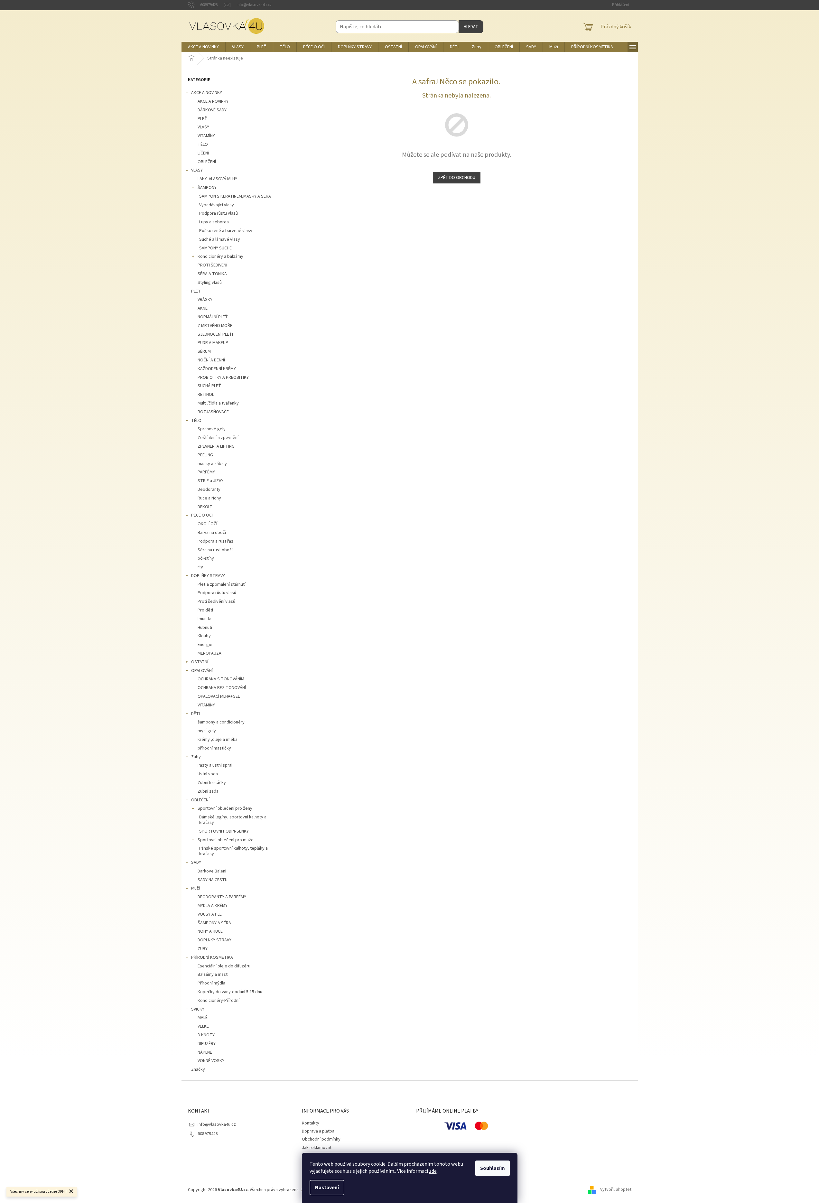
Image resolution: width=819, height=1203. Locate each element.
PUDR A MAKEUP (213, 343)
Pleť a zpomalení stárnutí (222, 584)
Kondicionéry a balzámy (220, 256)
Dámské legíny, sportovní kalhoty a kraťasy (232, 820)
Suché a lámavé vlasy (219, 239)
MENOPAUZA (209, 653)
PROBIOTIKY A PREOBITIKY (223, 377)
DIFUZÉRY (207, 1043)
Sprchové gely (212, 429)
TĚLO (203, 144)
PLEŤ (202, 119)
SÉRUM (204, 351)
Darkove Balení (212, 871)
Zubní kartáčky (212, 782)
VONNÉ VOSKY (211, 1061)
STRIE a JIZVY (210, 481)
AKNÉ (203, 308)
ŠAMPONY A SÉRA (214, 923)
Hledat (471, 26)
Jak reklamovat (316, 1147)
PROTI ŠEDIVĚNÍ (212, 265)
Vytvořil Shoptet (615, 1190)
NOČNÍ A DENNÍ (211, 360)
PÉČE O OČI (202, 515)
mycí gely (207, 731)
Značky (198, 1069)
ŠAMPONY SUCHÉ (215, 248)
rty (200, 567)
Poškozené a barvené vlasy (225, 231)
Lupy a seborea (214, 222)
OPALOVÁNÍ (202, 670)
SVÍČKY (197, 1009)
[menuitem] (203, 47)
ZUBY (203, 949)
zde (433, 1171)
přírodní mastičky (214, 748)
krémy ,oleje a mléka (217, 739)
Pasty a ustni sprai (215, 765)
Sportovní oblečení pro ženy (225, 808)
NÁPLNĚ (205, 1052)
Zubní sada (208, 791)
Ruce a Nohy (209, 498)
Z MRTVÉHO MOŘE (215, 325)
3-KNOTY (206, 1035)
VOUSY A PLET (211, 914)
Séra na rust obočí (215, 550)
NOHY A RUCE (210, 931)
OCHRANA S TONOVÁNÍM (221, 679)
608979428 (208, 1134)
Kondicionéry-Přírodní (218, 1000)
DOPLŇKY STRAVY (208, 576)
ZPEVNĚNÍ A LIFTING (216, 446)
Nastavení (327, 1187)
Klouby (204, 636)
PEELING (205, 455)
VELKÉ (203, 1026)
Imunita (204, 619)
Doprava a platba (318, 1131)
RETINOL (206, 394)
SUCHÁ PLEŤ (209, 386)
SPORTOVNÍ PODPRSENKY (224, 831)
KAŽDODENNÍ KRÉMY (217, 369)
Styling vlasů (210, 282)
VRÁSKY (205, 299)
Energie (205, 644)
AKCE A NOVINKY (206, 92)
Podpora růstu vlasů (218, 213)
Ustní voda (208, 774)
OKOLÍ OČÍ (207, 524)
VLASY (203, 127)
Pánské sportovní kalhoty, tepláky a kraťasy (233, 851)
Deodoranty (209, 489)
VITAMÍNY (206, 136)
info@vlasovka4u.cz (217, 1124)
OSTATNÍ (199, 662)
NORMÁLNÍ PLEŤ (213, 317)
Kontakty (310, 1123)
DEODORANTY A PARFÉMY (222, 897)
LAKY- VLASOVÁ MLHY (217, 179)
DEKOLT (205, 507)
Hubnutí (205, 627)
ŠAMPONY (207, 187)
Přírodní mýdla (211, 983)
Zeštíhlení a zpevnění (218, 437)
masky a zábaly (212, 464)
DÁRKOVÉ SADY (212, 110)
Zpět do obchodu (456, 177)
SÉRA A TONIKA (212, 274)
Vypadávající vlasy (216, 205)
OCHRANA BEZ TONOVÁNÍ (222, 688)
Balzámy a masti (213, 974)
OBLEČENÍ (207, 162)
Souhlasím (492, 1168)
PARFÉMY (206, 472)
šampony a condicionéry (221, 722)
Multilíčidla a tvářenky (218, 403)
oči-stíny (206, 558)
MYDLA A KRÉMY (213, 905)
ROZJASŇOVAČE (213, 412)
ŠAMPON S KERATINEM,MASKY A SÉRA (235, 196)
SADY (196, 862)
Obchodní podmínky (321, 1139)
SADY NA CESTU (213, 880)
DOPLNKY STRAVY (214, 940)
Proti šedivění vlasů (216, 601)
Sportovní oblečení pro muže (226, 840)
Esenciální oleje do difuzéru (224, 966)
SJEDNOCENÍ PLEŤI (215, 334)
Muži (195, 888)
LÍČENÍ (203, 153)
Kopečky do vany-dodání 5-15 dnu (230, 992)
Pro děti (205, 610)
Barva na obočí (212, 532)
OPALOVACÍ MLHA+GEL (219, 696)
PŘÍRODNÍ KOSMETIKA (212, 957)
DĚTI (195, 714)
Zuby (196, 757)
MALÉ (203, 1017)
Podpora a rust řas (215, 541)
